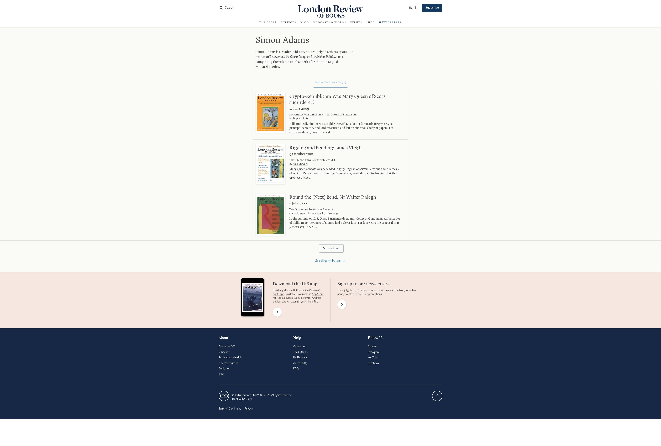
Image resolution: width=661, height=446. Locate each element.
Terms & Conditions (230, 408)
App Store (317, 294)
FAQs (296, 368)
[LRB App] (252, 298)
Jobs (221, 374)
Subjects (288, 22)
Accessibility (300, 363)
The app (300, 352)
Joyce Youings (330, 213)
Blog (304, 22)
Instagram (374, 352)
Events (356, 22)
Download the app (295, 284)
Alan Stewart (300, 164)
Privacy (249, 408)
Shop (370, 22)
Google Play (301, 297)
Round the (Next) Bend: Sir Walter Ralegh (332, 197)
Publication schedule (230, 357)
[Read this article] (270, 113)
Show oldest (331, 248)
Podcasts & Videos (329, 22)
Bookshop (224, 368)
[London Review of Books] (224, 396)
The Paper (268, 22)
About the (227, 346)
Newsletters (390, 22)
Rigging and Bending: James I (324, 148)
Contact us (299, 346)
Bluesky (372, 346)
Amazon (292, 301)
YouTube (373, 357)
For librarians (300, 357)
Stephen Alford (301, 118)
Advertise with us (228, 363)
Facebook (373, 363)
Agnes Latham (308, 213)
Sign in (412, 7)
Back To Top (437, 396)
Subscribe (432, 7)
